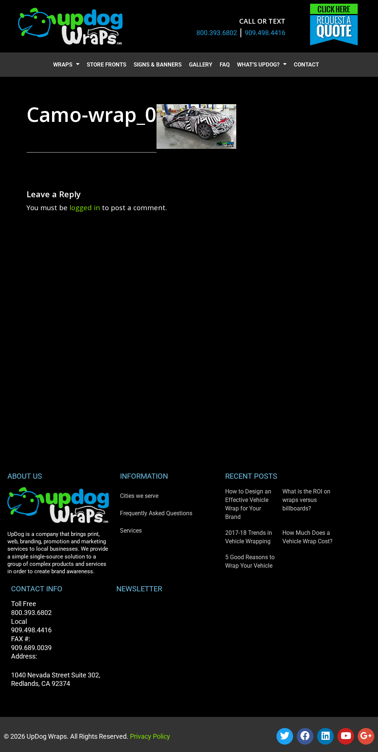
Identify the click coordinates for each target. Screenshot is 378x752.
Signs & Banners (158, 64)
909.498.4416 (265, 33)
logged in (84, 207)
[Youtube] (345, 736)
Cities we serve (139, 495)
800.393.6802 (216, 33)
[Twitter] (284, 736)
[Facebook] (305, 736)
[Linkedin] (325, 736)
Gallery (200, 64)
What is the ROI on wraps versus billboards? (306, 500)
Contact (306, 64)
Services (131, 530)
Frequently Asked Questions (156, 513)
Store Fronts (106, 64)
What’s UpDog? (258, 64)
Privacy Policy (149, 736)
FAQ (225, 64)
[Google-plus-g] (366, 736)
